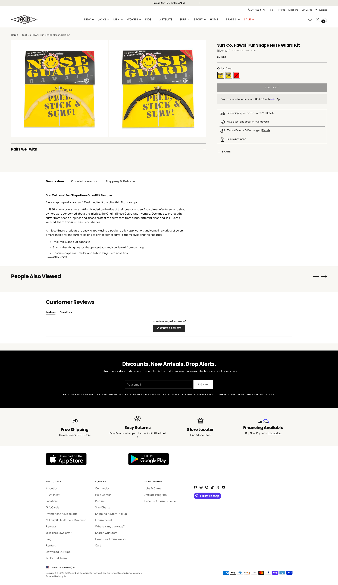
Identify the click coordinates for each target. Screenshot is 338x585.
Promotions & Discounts (61, 513)
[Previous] (139, 3)
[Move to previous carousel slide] (316, 277)
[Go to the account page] (317, 19)
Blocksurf (223, 50)
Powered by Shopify (56, 576)
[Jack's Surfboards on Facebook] (196, 488)
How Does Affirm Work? (110, 539)
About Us (52, 488)
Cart (98, 545)
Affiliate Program (155, 494)
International (103, 520)
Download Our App (58, 551)
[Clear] (220, 75)
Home (14, 34)
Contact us (262, 121)
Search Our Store (106, 532)
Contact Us (102, 488)
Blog (49, 539)
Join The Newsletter (58, 532)
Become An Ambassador (160, 501)
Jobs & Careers (154, 488)
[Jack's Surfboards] (24, 19)
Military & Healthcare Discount (66, 520)
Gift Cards (52, 507)
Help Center (103, 494)
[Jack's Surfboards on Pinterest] (207, 488)
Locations (52, 501)
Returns (100, 501)
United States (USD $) (61, 567)
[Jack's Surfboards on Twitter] (218, 488)
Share (226, 151)
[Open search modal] (310, 19)
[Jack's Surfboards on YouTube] (224, 488)
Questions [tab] (66, 313)
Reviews (51, 526)
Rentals (51, 545)
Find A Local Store (200, 435)
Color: (225, 68)
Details (270, 113)
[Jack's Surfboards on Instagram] (201, 488)
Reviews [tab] (50, 313)
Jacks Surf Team (56, 558)
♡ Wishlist (53, 494)
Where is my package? (110, 526)
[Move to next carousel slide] (324, 276)
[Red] (236, 75)
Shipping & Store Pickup (111, 513)
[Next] (199, 3)
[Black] (228, 75)
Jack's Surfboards (73, 573)
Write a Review (172, 329)
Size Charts (102, 507)
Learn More (274, 433)
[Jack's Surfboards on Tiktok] (213, 488)
